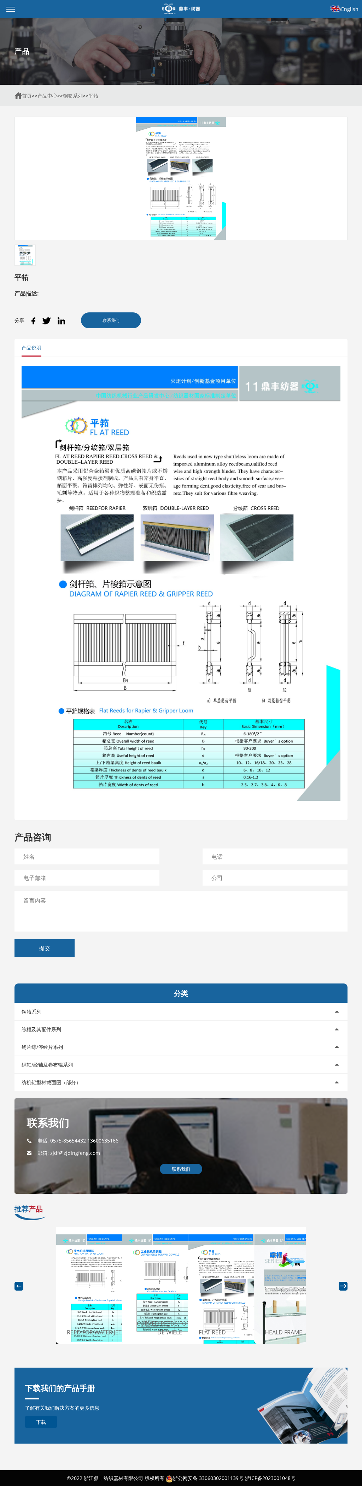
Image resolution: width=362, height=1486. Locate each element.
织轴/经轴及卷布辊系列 (47, 1064)
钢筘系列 (73, 95)
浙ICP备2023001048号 (270, 1478)
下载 (41, 1422)
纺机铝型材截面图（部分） (51, 1082)
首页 (27, 95)
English (349, 9)
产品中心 (47, 95)
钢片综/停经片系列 (42, 1047)
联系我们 (111, 320)
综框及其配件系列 (41, 1029)
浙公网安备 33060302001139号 (208, 1478)
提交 (44, 948)
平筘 (93, 95)
